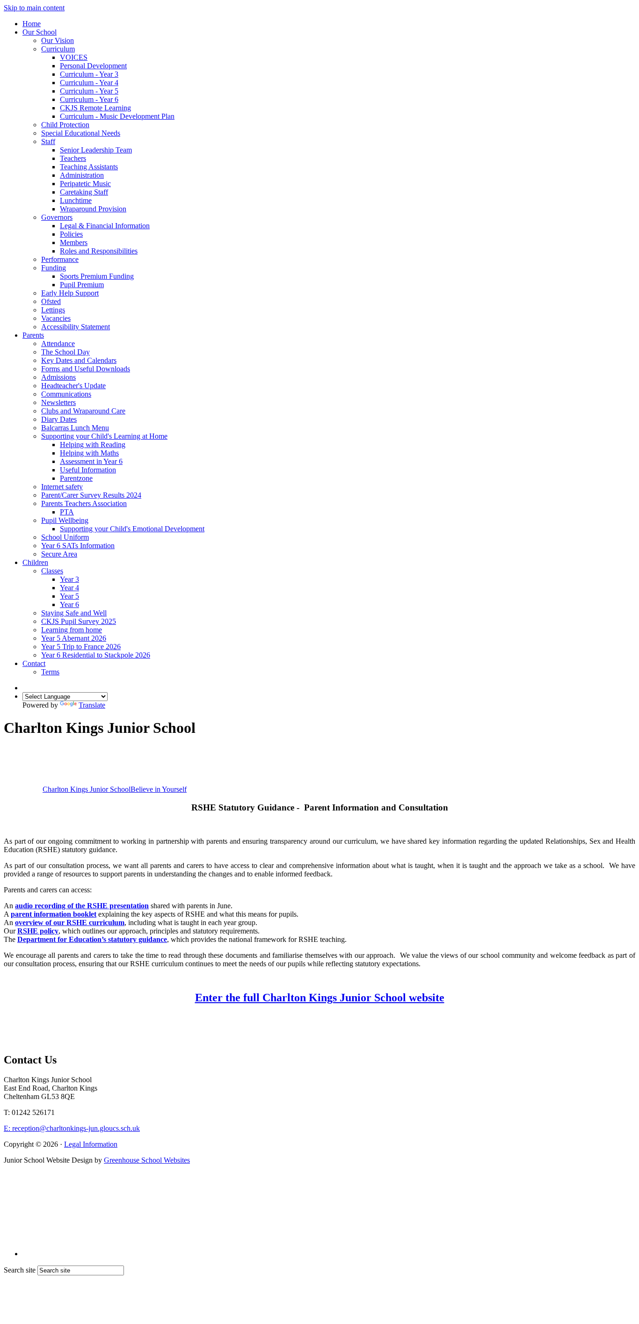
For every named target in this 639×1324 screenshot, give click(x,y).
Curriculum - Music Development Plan (117, 116)
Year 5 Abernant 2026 (73, 638)
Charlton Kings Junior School (115, 789)
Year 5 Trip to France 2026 (81, 647)
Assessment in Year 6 (91, 461)
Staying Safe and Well (74, 613)
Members (73, 242)
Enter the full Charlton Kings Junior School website (319, 997)
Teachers (73, 158)
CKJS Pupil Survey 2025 (78, 621)
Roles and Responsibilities (99, 251)
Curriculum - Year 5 (89, 91)
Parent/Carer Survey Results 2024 (91, 495)
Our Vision (57, 40)
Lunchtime (76, 200)
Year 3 (69, 579)
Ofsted (51, 301)
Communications (66, 394)
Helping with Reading (92, 445)
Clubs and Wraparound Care (83, 411)
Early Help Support (70, 293)
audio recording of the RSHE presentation (82, 906)
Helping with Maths (89, 453)
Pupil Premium (82, 285)
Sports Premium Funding (97, 276)
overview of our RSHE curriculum (69, 922)
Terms (50, 672)
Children (35, 562)
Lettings (53, 310)
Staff (48, 141)
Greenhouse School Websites (147, 1160)
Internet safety (62, 487)
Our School (39, 32)
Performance (60, 259)
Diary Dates (59, 419)
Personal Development (93, 66)
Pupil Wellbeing (64, 520)
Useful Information (88, 470)
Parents (33, 335)
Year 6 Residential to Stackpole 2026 (95, 655)
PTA (67, 512)
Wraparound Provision (93, 209)
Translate (92, 705)
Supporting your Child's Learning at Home (104, 436)
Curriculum (58, 49)
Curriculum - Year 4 (89, 83)
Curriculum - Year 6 (89, 99)
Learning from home (71, 630)
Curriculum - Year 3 (89, 74)
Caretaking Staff (84, 192)
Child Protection (65, 125)
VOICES (73, 57)
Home (31, 24)
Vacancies (56, 318)
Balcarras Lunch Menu (75, 428)
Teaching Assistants (89, 167)
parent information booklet (53, 914)
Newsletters (58, 402)
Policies (71, 234)
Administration (82, 175)
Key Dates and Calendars (78, 360)
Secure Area (59, 554)
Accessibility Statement (75, 327)
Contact (33, 663)
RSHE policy (37, 931)
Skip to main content (34, 8)
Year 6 (69, 604)
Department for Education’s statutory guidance (92, 939)
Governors (57, 217)
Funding (53, 268)
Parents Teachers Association (84, 503)
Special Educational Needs (80, 133)
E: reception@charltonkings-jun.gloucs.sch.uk (72, 1128)
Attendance (58, 343)
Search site (20, 1270)
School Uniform (65, 537)
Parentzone (76, 478)
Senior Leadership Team (96, 150)
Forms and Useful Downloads (85, 369)
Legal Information (90, 1144)
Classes (52, 571)
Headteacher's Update (73, 386)
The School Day (65, 352)
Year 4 (69, 588)
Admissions (58, 377)
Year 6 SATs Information (78, 546)
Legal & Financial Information (105, 226)
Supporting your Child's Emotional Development (132, 529)
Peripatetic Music (85, 184)
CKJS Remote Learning (95, 108)
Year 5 (69, 596)
